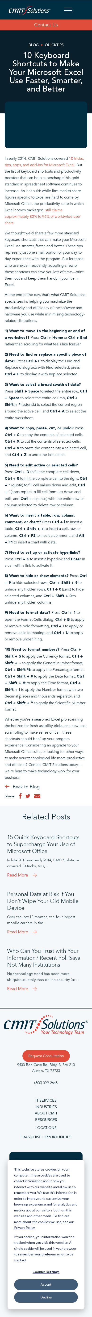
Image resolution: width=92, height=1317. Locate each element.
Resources (46, 1119)
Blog (34, 45)
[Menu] (68, 11)
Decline (46, 1297)
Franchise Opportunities (46, 1137)
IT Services (46, 1100)
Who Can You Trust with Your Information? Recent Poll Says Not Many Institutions (43, 958)
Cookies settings (46, 1272)
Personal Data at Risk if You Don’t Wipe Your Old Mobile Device (43, 901)
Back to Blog (26, 786)
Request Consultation (46, 1056)
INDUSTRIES (46, 1106)
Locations (46, 1127)
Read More (17, 875)
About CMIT (46, 1113)
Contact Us (46, 25)
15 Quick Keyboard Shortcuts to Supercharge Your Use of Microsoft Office (43, 844)
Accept (46, 1284)
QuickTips (54, 45)
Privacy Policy (24, 1227)
